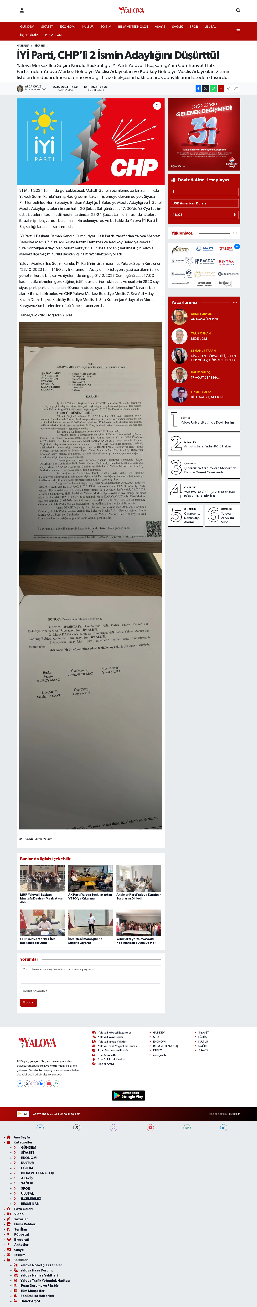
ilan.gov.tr (159, 1055)
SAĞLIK (177, 26)
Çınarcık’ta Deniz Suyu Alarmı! (192, 518)
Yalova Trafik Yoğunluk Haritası (118, 1046)
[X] (27, 1083)
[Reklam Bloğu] (204, 134)
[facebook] (40, 1127)
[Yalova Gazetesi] (132, 11)
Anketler (21, 1244)
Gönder (29, 1002)
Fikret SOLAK (201, 391)
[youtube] (150, 1127)
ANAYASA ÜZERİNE (205, 319)
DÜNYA (158, 1050)
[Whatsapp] (56, 1083)
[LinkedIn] (41, 1083)
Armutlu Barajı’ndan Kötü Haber (208, 446)
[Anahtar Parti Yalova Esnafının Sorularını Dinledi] (138, 878)
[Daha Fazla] (221, 88)
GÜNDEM (27, 26)
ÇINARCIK (190, 463)
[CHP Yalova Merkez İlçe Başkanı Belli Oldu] (42, 923)
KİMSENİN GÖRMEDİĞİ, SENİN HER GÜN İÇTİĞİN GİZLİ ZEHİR (213, 358)
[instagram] (113, 1127)
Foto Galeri (23, 1209)
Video (19, 1214)
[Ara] (238, 10)
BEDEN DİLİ (199, 338)
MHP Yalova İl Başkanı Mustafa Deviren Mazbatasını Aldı (42, 898)
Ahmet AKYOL (201, 314)
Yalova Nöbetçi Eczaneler (114, 1032)
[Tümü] (235, 233)
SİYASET (47, 26)
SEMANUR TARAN (203, 350)
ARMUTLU (190, 442)
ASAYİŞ (160, 26)
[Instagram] (34, 1083)
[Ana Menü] (238, 31)
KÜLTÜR (88, 26)
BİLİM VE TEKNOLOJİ (133, 26)
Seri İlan (20, 1229)
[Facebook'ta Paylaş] (198, 88)
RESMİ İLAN (53, 35)
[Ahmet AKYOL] (179, 316)
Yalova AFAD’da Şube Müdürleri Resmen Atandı (228, 518)
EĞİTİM (105, 26)
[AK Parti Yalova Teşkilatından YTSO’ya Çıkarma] (90, 878)
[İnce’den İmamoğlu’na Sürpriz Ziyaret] (90, 923)
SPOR (194, 26)
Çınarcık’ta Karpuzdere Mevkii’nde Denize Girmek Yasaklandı (210, 470)
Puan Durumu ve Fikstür (113, 1050)
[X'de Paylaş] (205, 88)
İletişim (19, 1255)
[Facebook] (20, 1083)
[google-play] (128, 1095)
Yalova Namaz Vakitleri (112, 1041)
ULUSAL (210, 26)
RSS (25, 1113)
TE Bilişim (234, 1113)
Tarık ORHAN (201, 333)
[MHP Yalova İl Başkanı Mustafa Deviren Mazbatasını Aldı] (42, 878)
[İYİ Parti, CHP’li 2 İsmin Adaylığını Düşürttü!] (91, 141)
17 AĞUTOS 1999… (205, 377)
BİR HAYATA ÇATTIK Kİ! (207, 397)
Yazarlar (21, 1219)
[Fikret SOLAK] (179, 394)
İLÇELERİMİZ (29, 35)
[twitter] (76, 1127)
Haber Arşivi (106, 1063)
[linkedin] (223, 1127)
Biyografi (21, 1239)
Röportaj (21, 1234)
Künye (19, 1250)
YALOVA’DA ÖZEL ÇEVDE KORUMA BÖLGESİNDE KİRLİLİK (209, 494)
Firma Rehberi (25, 1224)
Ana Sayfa (22, 1137)
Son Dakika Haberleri (111, 1059)
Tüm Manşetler (108, 1055)
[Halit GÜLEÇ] (179, 375)
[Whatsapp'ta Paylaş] (213, 88)
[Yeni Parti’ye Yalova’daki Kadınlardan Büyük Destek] (138, 923)
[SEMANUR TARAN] (179, 355)
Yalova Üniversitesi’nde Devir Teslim (207, 422)
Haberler (23, 45)
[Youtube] (49, 1083)
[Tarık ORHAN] (179, 336)
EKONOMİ (67, 26)
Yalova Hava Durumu (111, 1037)
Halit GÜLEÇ (200, 372)
